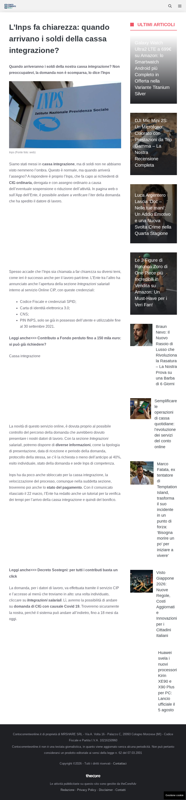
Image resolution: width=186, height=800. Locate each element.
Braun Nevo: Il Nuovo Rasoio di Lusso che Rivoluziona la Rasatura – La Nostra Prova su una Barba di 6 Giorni (166, 355)
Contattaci (120, 763)
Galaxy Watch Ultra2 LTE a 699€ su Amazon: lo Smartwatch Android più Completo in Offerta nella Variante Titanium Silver (153, 68)
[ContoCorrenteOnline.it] (10, 6)
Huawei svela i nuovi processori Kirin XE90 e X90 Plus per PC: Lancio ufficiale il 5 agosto (167, 681)
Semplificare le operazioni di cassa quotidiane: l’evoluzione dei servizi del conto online (165, 424)
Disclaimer (106, 790)
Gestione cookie (175, 795)
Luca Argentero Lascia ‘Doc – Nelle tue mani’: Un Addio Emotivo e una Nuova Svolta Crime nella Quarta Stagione (153, 214)
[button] (170, 6)
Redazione (67, 790)
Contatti (120, 790)
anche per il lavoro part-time (66, 278)
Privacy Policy (86, 790)
